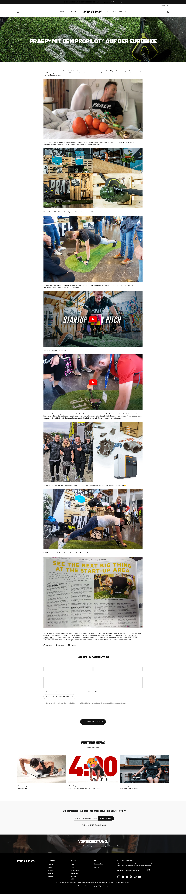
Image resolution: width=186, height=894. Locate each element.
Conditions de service (100, 703)
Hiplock (46, 638)
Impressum (74, 873)
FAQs (72, 867)
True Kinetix (132, 635)
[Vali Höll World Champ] (144, 769)
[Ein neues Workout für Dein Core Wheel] (93, 769)
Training (112, 12)
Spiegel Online (73, 640)
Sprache (123, 12)
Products (72, 12)
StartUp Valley (93, 640)
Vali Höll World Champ (129, 788)
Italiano (50, 870)
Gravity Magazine (71, 485)
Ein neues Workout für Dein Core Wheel (85, 788)
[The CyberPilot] (41, 769)
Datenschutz (75, 870)
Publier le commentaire (59, 696)
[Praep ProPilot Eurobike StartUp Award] (93, 319)
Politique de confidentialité (79, 703)
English (50, 867)
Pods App (97, 867)
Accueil (90, 32)
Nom (45, 665)
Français (50, 873)
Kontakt (73, 876)
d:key (52, 638)
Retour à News (94, 722)
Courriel (98, 665)
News (62, 12)
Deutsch (50, 864)
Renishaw (114, 416)
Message (47, 675)
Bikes (55, 416)
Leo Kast (54, 351)
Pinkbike (81, 285)
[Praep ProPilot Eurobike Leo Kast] (93, 382)
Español (50, 876)
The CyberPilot (23, 788)
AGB (72, 879)
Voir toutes (93, 748)
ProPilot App (98, 864)
